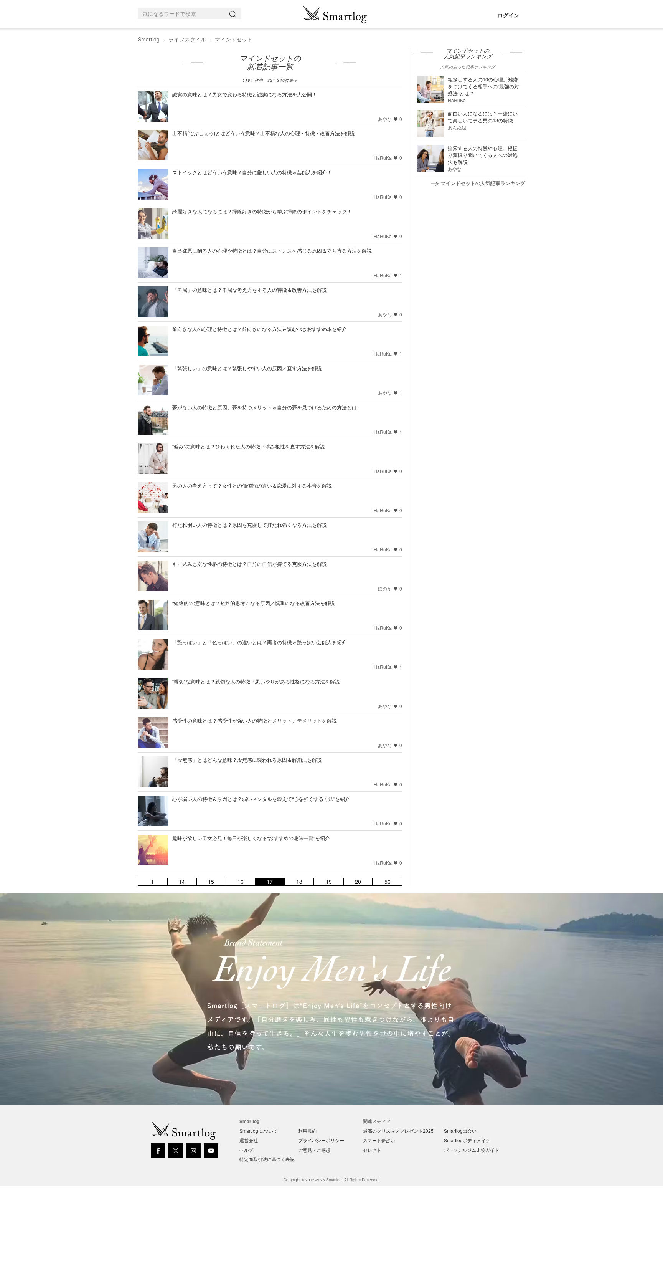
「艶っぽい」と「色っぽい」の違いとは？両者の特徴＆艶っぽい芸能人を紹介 (259, 642)
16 (240, 881)
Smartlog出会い (460, 1130)
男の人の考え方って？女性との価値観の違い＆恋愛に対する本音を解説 (252, 485)
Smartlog (149, 39)
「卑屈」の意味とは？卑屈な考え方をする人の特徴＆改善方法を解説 (249, 289)
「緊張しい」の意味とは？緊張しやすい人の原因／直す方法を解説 (247, 368)
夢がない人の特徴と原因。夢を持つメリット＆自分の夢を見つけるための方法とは (264, 407)
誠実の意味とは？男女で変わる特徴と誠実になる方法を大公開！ (244, 94)
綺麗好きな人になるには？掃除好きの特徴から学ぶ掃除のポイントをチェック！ (262, 211)
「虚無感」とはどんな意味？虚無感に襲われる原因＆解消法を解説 (247, 759)
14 (182, 881)
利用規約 (307, 1130)
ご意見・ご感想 (314, 1149)
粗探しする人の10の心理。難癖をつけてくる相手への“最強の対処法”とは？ (483, 86)
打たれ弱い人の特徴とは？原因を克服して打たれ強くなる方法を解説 (249, 524)
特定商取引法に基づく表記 (267, 1159)
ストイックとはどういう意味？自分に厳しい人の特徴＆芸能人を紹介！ (252, 172)
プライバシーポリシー (321, 1140)
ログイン (508, 15)
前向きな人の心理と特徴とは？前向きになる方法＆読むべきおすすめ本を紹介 (259, 329)
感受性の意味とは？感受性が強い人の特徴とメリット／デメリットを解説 (254, 720)
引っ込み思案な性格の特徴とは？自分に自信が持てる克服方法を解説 (249, 563)
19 (329, 881)
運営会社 (248, 1140)
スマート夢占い (379, 1140)
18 (299, 881)
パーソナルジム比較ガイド (471, 1149)
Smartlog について (258, 1130)
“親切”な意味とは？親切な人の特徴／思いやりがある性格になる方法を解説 (256, 681)
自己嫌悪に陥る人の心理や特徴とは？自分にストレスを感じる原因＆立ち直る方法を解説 (272, 250)
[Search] (234, 13)
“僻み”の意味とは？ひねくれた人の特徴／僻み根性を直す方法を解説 (248, 446)
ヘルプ (246, 1149)
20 (358, 881)
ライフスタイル (187, 39)
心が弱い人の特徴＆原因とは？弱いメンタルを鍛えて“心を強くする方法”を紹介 (261, 798)
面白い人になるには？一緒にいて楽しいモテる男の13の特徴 (483, 117)
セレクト (372, 1149)
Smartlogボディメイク (467, 1140)
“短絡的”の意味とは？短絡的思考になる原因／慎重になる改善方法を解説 (253, 603)
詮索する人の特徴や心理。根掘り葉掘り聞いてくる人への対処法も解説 (483, 154)
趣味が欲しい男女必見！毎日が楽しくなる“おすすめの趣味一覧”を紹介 (251, 838)
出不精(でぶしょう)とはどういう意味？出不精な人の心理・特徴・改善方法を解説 (263, 133)
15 (211, 881)
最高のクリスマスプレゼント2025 (398, 1130)
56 (387, 881)
